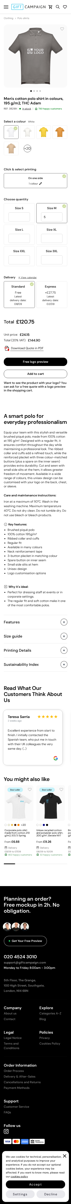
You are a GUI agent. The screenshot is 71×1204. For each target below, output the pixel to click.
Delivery (20, 277)
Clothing (8, 18)
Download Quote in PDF (27, 348)
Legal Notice (13, 1038)
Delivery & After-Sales (19, 1076)
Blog (42, 1019)
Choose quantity (16, 199)
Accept (35, 1184)
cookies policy (19, 1176)
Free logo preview (35, 362)
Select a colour (19, 121)
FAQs (7, 1112)
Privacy (44, 1038)
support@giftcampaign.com (25, 962)
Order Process (14, 1071)
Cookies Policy (49, 1044)
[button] (31, 91)
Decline (50, 1194)
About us (10, 1013)
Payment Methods (17, 1088)
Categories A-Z (50, 1013)
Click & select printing (20, 169)
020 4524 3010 (20, 957)
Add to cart (35, 374)
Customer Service (16, 1107)
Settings (20, 1194)
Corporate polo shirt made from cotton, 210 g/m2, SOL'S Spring (17, 833)
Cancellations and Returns (22, 1082)
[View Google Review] (55, 758)
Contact (9, 1019)
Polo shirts (23, 18)
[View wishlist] (65, 7)
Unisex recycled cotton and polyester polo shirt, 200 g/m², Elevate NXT (49, 833)
